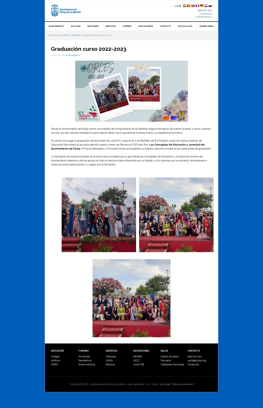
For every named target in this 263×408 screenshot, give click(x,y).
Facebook (193, 364)
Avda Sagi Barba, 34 (204, 17)
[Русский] (210, 6)
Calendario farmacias (172, 364)
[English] (193, 6)
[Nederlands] (206, 6)
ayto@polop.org (206, 14)
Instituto (55, 360)
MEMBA (137, 356)
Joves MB (138, 364)
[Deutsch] (201, 6)
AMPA (54, 364)
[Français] (197, 6)
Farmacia (166, 360)
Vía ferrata (84, 356)
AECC (136, 360)
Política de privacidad (182, 384)
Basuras (110, 364)
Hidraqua (111, 356)
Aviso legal (165, 384)
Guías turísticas (86, 364)
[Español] (184, 6)
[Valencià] (189, 6)
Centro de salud (169, 356)
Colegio (55, 356)
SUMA (109, 360)
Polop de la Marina (69, 10)
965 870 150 (205, 10)
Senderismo (85, 360)
